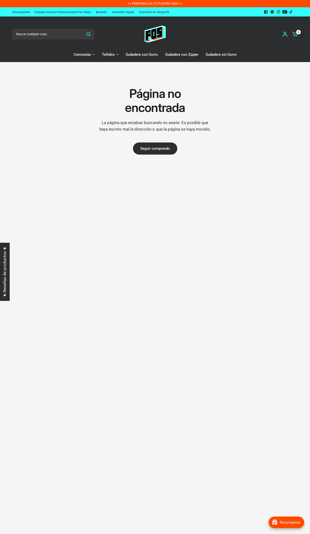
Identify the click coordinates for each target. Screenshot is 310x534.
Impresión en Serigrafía (154, 12)
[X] (272, 12)
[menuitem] (22, 12)
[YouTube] (285, 12)
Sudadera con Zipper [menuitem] (181, 54)
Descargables (21, 12)
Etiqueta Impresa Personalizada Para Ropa (63, 12)
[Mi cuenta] (285, 34)
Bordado (101, 12)
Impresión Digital (123, 12)
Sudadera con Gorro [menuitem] (142, 54)
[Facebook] (266, 12)
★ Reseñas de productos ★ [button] (4, 272)
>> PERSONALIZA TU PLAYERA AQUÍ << (155, 3)
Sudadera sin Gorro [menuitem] (221, 54)
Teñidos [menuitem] (108, 54)
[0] (294, 34)
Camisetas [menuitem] (82, 54)
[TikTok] (291, 12)
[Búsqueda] (88, 34)
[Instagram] (278, 12)
